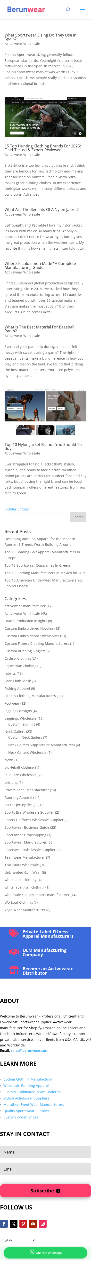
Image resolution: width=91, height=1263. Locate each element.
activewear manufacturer (25, 606)
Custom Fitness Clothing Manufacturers (37, 643)
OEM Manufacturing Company (44, 952)
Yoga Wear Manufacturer (25, 910)
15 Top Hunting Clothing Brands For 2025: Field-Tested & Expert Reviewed (43, 148)
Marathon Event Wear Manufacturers (33, 1104)
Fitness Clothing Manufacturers (30, 695)
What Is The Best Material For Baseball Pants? (39, 329)
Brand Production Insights (26, 620)
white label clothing (21, 879)
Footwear (12, 703)
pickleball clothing (19, 767)
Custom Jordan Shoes (20, 1117)
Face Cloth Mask (18, 681)
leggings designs (18, 711)
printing (11, 782)
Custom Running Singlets (25, 651)
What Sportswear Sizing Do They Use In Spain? (40, 37)
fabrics (10, 673)
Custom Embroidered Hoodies (29, 628)
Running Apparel (18, 797)
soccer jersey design (21, 804)
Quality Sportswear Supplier (26, 1111)
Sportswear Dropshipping (25, 835)
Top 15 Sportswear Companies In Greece (38, 565)
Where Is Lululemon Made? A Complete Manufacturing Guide (40, 265)
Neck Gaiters (15, 731)
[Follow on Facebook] (4, 1224)
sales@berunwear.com (29, 1050)
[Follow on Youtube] (33, 1224)
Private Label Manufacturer (27, 790)
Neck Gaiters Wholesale (27, 752)
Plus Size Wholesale (21, 774)
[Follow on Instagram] (43, 1224)
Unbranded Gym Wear (23, 872)
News (9, 760)
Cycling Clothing (18, 658)
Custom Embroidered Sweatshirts (32, 636)
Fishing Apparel (17, 688)
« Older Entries (17, 509)
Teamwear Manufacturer (25, 857)
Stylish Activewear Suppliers (26, 1098)
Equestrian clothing (20, 665)
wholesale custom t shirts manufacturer (37, 894)
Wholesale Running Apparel (26, 1085)
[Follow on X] (13, 1224)
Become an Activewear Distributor (48, 971)
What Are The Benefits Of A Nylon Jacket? (42, 209)
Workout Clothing (19, 902)
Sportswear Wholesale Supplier (30, 849)
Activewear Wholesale (22, 43)
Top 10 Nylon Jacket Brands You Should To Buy (43, 446)
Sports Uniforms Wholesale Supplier (34, 820)
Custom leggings (21, 724)
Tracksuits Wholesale (22, 865)
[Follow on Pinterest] (23, 1224)
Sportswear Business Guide (27, 827)
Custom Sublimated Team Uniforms (32, 1092)
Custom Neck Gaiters (25, 737)
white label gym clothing (24, 887)
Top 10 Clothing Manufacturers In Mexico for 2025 (45, 573)
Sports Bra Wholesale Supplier (29, 812)
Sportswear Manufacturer (26, 842)
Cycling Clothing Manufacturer (28, 1079)
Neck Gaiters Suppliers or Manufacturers (41, 745)
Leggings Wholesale (21, 718)
